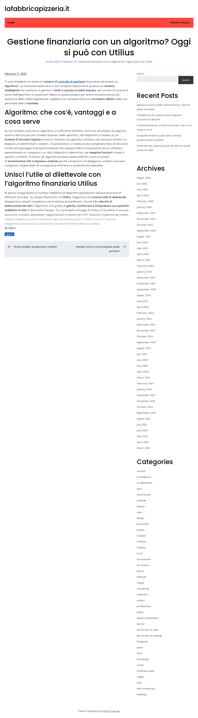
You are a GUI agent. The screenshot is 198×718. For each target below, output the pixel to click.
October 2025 (145, 224)
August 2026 (144, 177)
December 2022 (146, 395)
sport (140, 647)
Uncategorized (145, 670)
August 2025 (144, 236)
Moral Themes (111, 711)
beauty (141, 506)
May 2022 (142, 436)
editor (12, 228)
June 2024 (142, 301)
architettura (144, 477)
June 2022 (142, 430)
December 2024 (146, 277)
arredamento (144, 482)
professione (144, 606)
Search (140, 73)
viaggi (140, 676)
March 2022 (143, 448)
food (139, 553)
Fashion (141, 535)
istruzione (142, 565)
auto (139, 488)
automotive (143, 494)
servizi (9, 234)
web (139, 682)
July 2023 (142, 354)
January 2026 (144, 207)
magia (140, 582)
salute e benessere (147, 618)
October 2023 (145, 336)
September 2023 (146, 342)
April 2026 (143, 195)
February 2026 (145, 201)
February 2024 (145, 312)
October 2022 (145, 406)
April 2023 (143, 371)
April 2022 (143, 442)
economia (142, 524)
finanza (141, 547)
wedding (141, 694)
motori (141, 600)
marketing (143, 588)
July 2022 (142, 424)
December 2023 (146, 324)
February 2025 (145, 265)
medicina (142, 594)
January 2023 (144, 389)
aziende (141, 500)
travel (140, 665)
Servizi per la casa (147, 629)
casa (139, 512)
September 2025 (146, 230)
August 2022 (144, 418)
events (140, 529)
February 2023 (145, 383)
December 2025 (146, 213)
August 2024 (144, 295)
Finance (141, 541)
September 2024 (146, 289)
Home (11, 22)
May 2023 (142, 365)
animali (141, 471)
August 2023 (144, 348)
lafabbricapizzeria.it (37, 8)
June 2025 (142, 242)
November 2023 (146, 330)
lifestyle (141, 576)
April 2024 (143, 307)
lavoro (140, 571)
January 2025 (144, 271)
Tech (139, 653)
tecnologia (143, 659)
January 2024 (144, 318)
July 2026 (142, 183)
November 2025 (146, 218)
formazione (144, 559)
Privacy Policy (181, 22)
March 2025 (143, 260)
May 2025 (142, 248)
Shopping (142, 641)
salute (140, 612)
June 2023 (142, 359)
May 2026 (142, 189)
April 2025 (143, 254)
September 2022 (146, 412)
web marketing (146, 688)
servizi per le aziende (149, 635)
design (140, 518)
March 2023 (143, 377)
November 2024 (146, 283)
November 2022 (146, 401)
